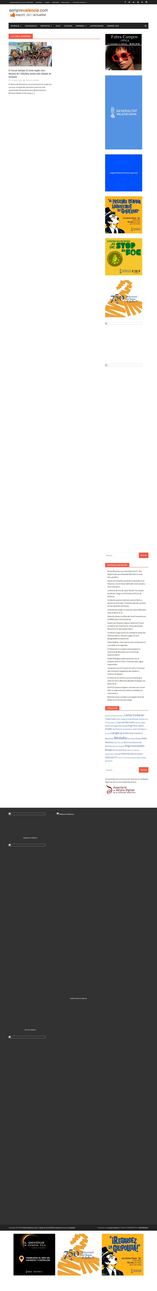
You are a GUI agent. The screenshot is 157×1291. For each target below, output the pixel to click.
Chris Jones (121, 719)
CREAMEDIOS (143, 1228)
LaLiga (115, 733)
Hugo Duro (132, 725)
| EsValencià (31, 26)
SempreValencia (109, 754)
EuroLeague (114, 726)
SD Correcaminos (119, 750)
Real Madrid (115, 746)
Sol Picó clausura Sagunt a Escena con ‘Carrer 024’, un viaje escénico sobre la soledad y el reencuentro (126, 690)
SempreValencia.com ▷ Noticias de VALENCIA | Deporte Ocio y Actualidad (48, 1228)
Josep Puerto (127, 729)
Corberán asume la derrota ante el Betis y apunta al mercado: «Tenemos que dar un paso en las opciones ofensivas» (126, 603)
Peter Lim (120, 742)
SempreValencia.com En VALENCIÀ (21, 2)
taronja (118, 754)
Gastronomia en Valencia (78, 998)
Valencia (125, 753)
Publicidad (55, 2)
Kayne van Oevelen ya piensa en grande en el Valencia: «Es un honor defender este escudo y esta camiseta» (126, 584)
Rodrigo (122, 746)
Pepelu (116, 742)
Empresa (80, 26)
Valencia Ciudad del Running (126, 758)
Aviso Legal (65, 2)
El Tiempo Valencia (79, 2)
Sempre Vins (113, 26)
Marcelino (109, 738)
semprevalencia (113, 1228)
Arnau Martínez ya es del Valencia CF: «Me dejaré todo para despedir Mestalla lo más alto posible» (124, 574)
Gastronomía (96, 26)
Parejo (138, 738)
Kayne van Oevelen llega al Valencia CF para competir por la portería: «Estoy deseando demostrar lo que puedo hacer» (125, 626)
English (47, 2)
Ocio (58, 26)
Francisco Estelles (32, 80)
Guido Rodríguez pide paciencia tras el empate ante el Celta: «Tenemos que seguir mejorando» (125, 661)
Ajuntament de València (117, 715)
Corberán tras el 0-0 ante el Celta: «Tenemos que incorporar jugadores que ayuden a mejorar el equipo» (126, 671)
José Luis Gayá (139, 729)
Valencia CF (111, 757)
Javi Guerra (117, 729)
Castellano (38, 2)
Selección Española (133, 750)
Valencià (14, 26)
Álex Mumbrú (108, 761)
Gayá (120, 726)
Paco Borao (131, 738)
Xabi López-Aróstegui (140, 758)
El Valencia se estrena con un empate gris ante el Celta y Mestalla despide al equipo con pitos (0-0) (126, 681)
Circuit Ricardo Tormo (135, 719)
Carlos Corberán (134, 715)
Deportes (45, 26)
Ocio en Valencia (30, 1030)
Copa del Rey (122, 722)
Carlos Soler (110, 719)
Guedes (124, 726)
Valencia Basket (136, 754)
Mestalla (120, 738)
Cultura (68, 26)
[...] (33, 93)
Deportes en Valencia (30, 838)
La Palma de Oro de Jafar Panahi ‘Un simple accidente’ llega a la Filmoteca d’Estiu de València (125, 593)
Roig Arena (131, 746)
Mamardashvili (136, 733)
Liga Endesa (124, 733)
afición (107, 715)
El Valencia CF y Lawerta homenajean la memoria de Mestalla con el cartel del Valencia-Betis (123, 652)
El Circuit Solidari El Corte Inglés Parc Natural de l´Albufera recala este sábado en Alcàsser (30, 73)
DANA (131, 722)
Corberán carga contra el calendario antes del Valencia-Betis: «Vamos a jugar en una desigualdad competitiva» (126, 635)
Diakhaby (137, 722)
